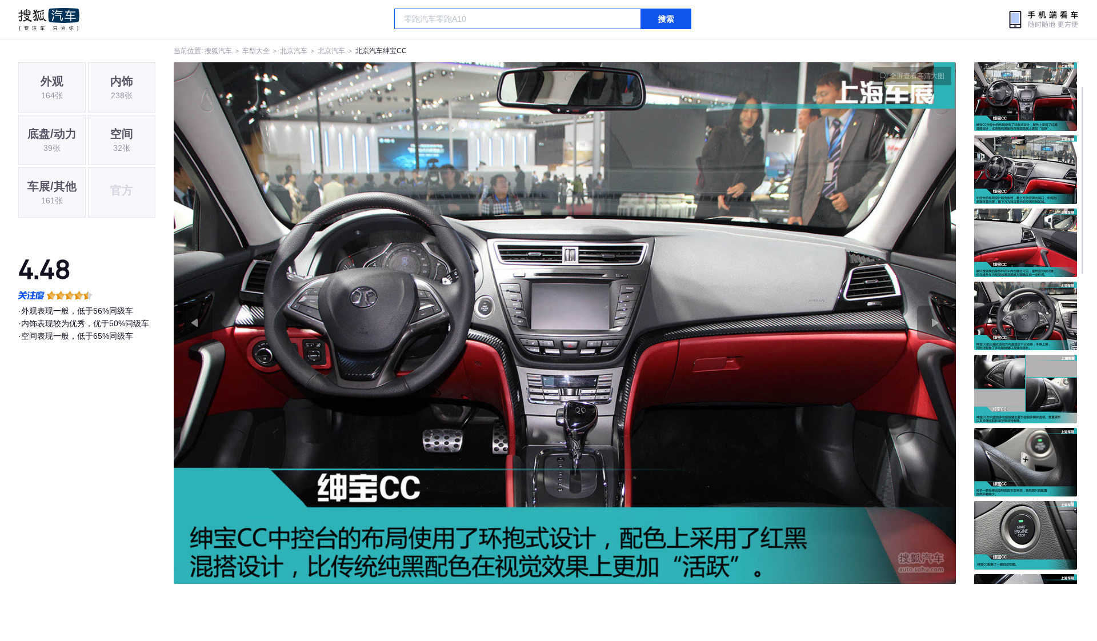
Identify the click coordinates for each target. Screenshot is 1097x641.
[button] (369, 323)
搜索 (666, 18)
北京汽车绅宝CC (381, 51)
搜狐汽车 (48, 19)
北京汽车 (293, 51)
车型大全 (256, 51)
